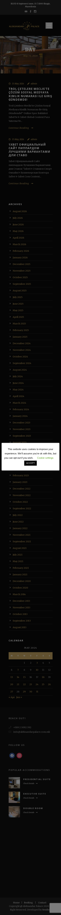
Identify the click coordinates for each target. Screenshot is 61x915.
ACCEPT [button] (30, 463)
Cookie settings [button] (45, 457)
